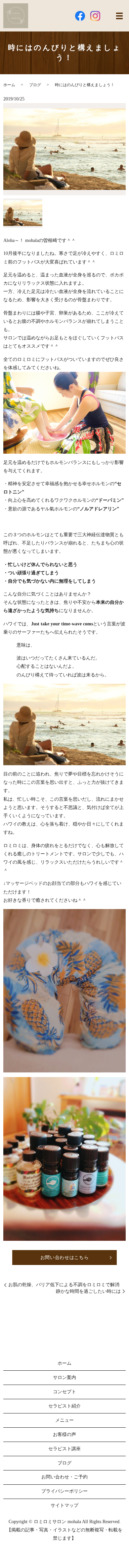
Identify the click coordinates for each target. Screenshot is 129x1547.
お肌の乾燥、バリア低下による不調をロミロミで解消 (63, 1284)
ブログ (35, 85)
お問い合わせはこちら (64, 1257)
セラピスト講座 (64, 1448)
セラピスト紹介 (64, 1406)
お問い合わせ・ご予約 (64, 1476)
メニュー (64, 1420)
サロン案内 (64, 1377)
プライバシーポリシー (64, 1491)
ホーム (9, 85)
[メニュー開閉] (119, 16)
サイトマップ (64, 1505)
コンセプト (64, 1391)
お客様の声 (64, 1434)
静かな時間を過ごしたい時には (88, 1291)
